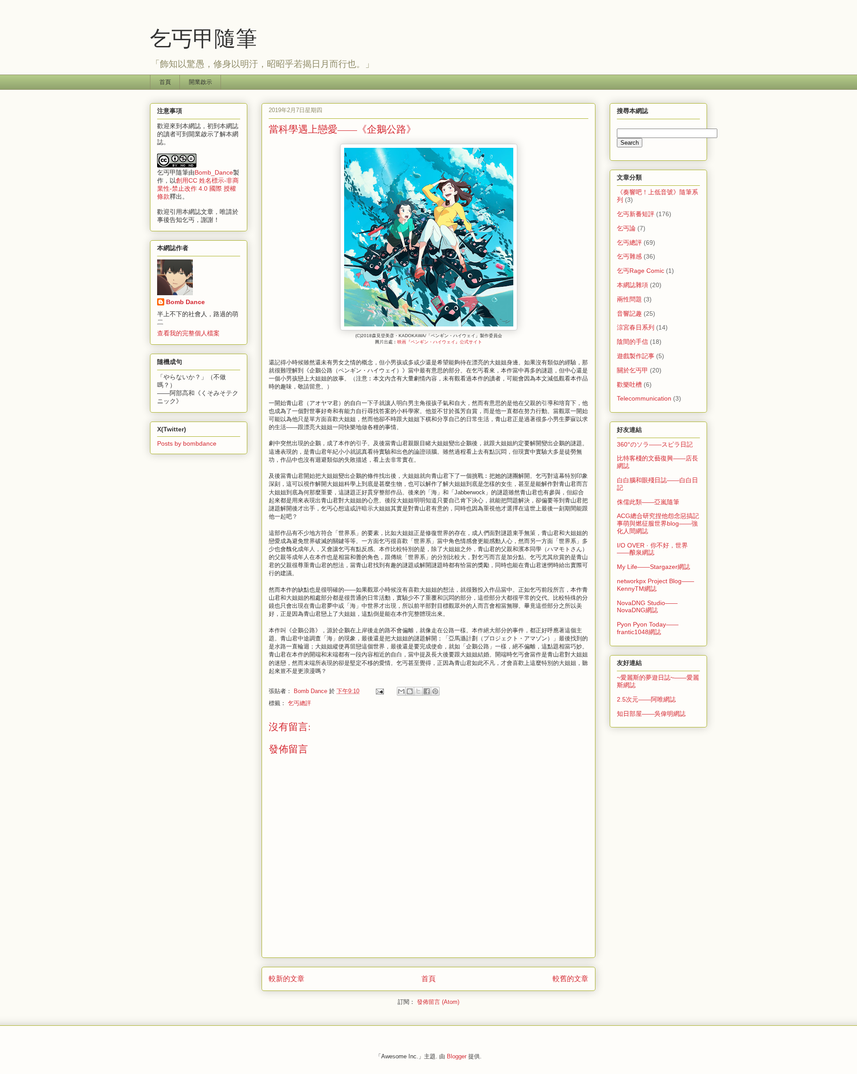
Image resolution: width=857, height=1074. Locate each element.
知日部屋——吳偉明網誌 (651, 713)
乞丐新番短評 (635, 213)
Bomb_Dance (214, 172)
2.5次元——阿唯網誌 (646, 699)
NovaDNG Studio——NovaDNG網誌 (647, 606)
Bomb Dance (185, 301)
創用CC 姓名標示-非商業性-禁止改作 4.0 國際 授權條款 (198, 188)
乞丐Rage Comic (640, 270)
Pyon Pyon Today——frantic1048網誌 (647, 628)
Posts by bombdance (186, 443)
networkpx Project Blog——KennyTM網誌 (655, 584)
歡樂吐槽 (629, 384)
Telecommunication (644, 398)
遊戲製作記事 (635, 355)
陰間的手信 (632, 341)
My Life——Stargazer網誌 (653, 566)
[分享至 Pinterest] (435, 691)
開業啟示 (200, 82)
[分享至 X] (418, 691)
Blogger (456, 1056)
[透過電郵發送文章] (379, 691)
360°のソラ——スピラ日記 (655, 444)
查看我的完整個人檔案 (188, 333)
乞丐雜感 (629, 256)
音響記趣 (629, 313)
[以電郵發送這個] (401, 691)
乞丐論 (626, 228)
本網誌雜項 (632, 284)
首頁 (165, 82)
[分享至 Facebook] (426, 691)
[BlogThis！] (409, 691)
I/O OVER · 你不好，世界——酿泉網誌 (652, 549)
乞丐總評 (299, 703)
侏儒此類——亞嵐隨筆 (648, 502)
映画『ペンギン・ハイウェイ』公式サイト (439, 341)
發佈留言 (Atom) (438, 1002)
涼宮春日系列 (635, 327)
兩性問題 (629, 299)
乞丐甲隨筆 (203, 37)
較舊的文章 (570, 978)
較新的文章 (286, 978)
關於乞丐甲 (632, 370)
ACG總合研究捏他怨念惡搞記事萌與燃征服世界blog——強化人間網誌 (658, 523)
